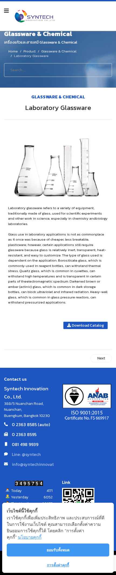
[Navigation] (6, 10)
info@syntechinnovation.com (41, 464)
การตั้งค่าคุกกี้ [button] (58, 565)
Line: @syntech (26, 454)
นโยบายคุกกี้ (30, 537)
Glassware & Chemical (58, 97)
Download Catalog (87, 325)
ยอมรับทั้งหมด (58, 550)
